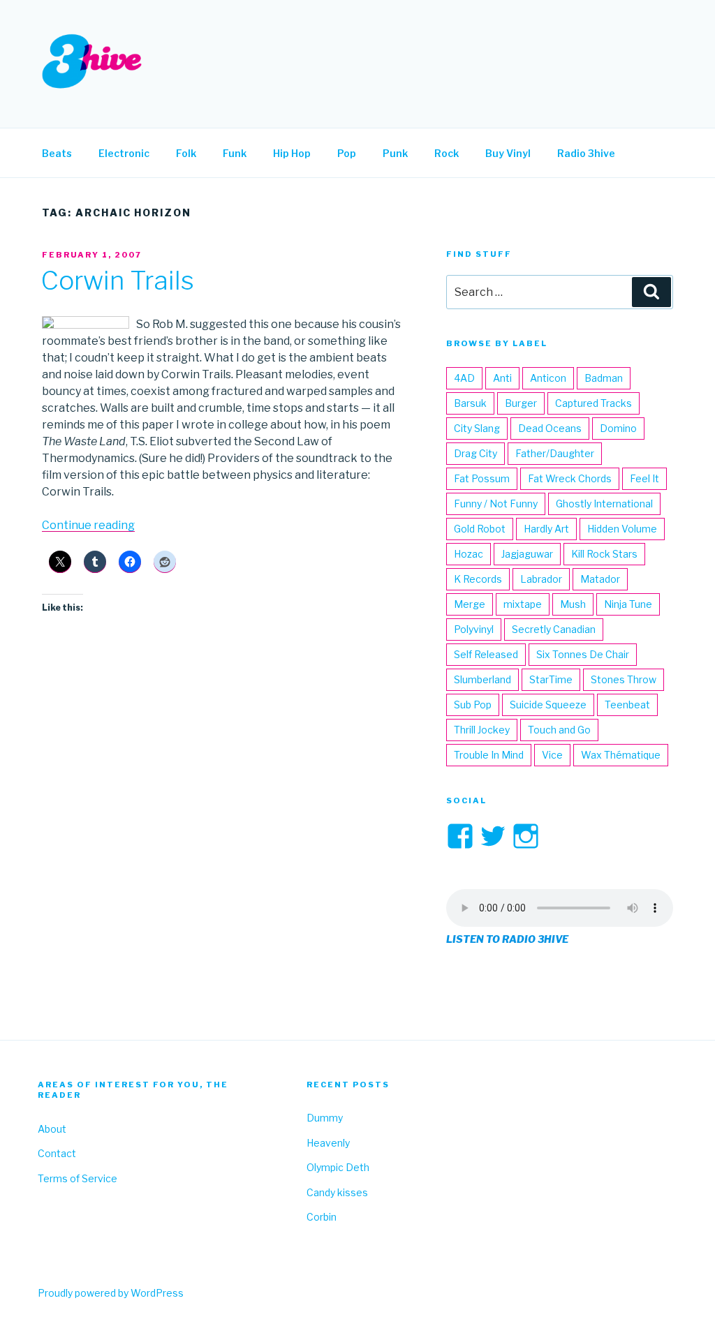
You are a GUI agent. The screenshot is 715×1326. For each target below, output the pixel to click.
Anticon (548, 378)
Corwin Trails (117, 280)
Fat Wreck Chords (570, 478)
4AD (464, 378)
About (52, 1129)
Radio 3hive (586, 153)
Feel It (644, 478)
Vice (552, 755)
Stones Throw (623, 679)
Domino (618, 428)
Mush (573, 604)
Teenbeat (627, 704)
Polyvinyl (474, 629)
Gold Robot (480, 529)
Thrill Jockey (482, 730)
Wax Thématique (621, 755)
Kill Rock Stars (604, 554)
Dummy (325, 1118)
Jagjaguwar (527, 554)
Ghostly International (604, 503)
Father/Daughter (554, 453)
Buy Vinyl (508, 153)
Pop (346, 153)
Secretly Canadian (554, 629)
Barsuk (470, 403)
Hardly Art (546, 529)
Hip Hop (292, 153)
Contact (57, 1153)
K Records (478, 579)
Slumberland (482, 679)
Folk (186, 153)
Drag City (475, 453)
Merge (469, 604)
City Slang (477, 428)
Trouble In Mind (489, 755)
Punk (395, 153)
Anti (502, 378)
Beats (57, 153)
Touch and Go (559, 730)
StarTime (551, 679)
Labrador (541, 579)
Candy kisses (337, 1192)
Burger (521, 403)
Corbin (322, 1217)
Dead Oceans (550, 428)
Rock (446, 153)
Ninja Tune (628, 604)
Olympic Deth (338, 1167)
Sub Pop (473, 704)
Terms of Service (77, 1178)
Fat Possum (482, 478)
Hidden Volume (622, 529)
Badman (603, 378)
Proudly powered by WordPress (111, 1293)
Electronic (123, 153)
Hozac (468, 554)
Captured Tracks (593, 403)
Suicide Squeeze (548, 704)
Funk (234, 153)
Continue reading (88, 525)
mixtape (522, 604)
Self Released (486, 654)
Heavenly (328, 1143)
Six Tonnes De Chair (582, 654)
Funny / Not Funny (496, 503)
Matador (600, 579)
